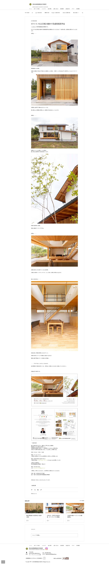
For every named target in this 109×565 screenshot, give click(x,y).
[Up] (3, 562)
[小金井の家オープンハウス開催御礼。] (75, 508)
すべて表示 (82, 500)
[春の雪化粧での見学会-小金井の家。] (34, 508)
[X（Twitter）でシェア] (34, 489)
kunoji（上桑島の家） (56, 12)
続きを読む (75, 12)
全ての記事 (27, 12)
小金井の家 (33, 485)
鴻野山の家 (47, 12)
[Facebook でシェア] (31, 489)
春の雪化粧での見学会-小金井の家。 (34, 516)
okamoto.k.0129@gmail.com (51, 554)
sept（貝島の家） (38, 12)
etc (32, 12)
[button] (82, 12)
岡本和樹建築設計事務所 (39, 4)
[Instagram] (46, 548)
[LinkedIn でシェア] (38, 489)
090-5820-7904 (48, 552)
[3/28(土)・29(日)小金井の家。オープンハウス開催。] (54, 508)
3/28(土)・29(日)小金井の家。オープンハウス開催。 (54, 516)
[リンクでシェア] (41, 489)
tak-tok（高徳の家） (67, 12)
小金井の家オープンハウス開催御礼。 (74, 516)
